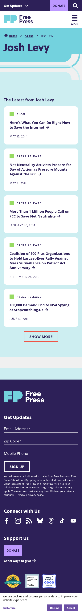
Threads (51, 521)
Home (13, 36)
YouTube (73, 521)
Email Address (16, 428)
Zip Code (11, 441)
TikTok (62, 521)
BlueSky (40, 521)
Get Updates (13, 5)
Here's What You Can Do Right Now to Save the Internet (40, 125)
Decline (54, 608)
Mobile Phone (16, 453)
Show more (41, 336)
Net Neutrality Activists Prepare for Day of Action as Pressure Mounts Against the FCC (41, 169)
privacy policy (35, 495)
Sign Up (17, 466)
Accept (71, 608)
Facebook (7, 521)
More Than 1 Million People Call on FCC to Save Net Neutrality (40, 213)
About (29, 36)
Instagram (18, 521)
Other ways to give (17, 561)
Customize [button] (9, 608)
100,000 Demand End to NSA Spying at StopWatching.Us (40, 307)
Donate (59, 5)
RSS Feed (29, 521)
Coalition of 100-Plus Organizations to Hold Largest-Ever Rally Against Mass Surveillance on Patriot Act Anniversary (40, 260)
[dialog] (41, 603)
